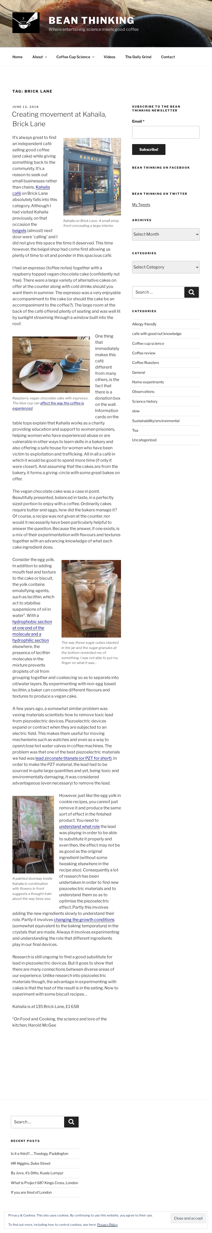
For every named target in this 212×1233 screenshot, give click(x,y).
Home (17, 57)
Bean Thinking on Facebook (161, 167)
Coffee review (143, 353)
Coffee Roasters (145, 362)
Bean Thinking (92, 20)
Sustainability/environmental (155, 421)
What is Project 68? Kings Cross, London (44, 1182)
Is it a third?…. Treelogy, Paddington (39, 1153)
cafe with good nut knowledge (156, 333)
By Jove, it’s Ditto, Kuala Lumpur (37, 1173)
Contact (168, 57)
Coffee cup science (148, 343)
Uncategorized (144, 440)
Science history (144, 401)
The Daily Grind (138, 57)
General (138, 372)
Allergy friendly (144, 324)
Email (138, 121)
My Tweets (141, 204)
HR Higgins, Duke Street (30, 1163)
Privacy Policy (107, 1225)
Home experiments (148, 382)
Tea (135, 430)
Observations (143, 391)
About (37, 57)
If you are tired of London (31, 1192)
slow (136, 411)
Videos (109, 57)
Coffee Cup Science (73, 57)
